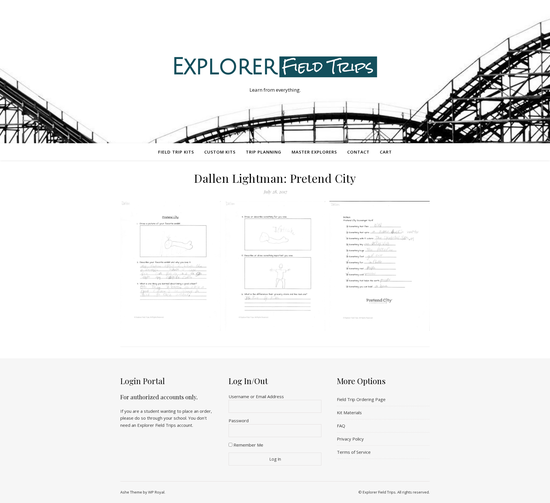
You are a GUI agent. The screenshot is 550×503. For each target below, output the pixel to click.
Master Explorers (314, 152)
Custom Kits (219, 152)
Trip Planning (263, 152)
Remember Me (247, 445)
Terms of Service (354, 452)
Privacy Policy (350, 439)
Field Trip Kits (176, 152)
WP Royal (156, 492)
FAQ (341, 426)
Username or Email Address (256, 396)
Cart (386, 152)
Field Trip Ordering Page (361, 399)
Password (239, 420)
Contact (358, 152)
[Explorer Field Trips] (275, 66)
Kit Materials (349, 412)
